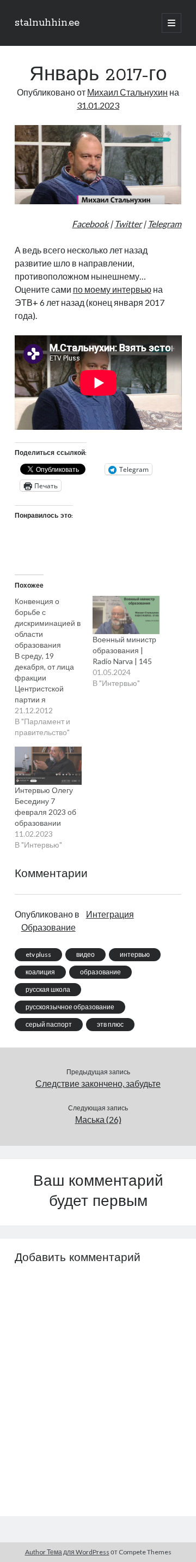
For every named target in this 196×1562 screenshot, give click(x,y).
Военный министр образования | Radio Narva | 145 (124, 650)
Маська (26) (98, 1119)
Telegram (164, 223)
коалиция (40, 972)
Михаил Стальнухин (127, 92)
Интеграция (110, 914)
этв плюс (110, 1024)
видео (85, 954)
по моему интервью (112, 289)
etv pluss (38, 954)
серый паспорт (49, 1024)
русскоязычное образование (70, 1007)
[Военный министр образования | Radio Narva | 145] (126, 615)
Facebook (90, 223)
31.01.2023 (98, 105)
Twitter (128, 223)
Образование (48, 927)
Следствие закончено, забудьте (98, 1083)
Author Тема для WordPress (67, 1552)
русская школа (48, 989)
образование (100, 972)
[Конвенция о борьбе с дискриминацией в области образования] (54, 667)
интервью (135, 954)
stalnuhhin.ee (47, 22)
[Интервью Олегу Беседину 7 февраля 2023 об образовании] (48, 766)
